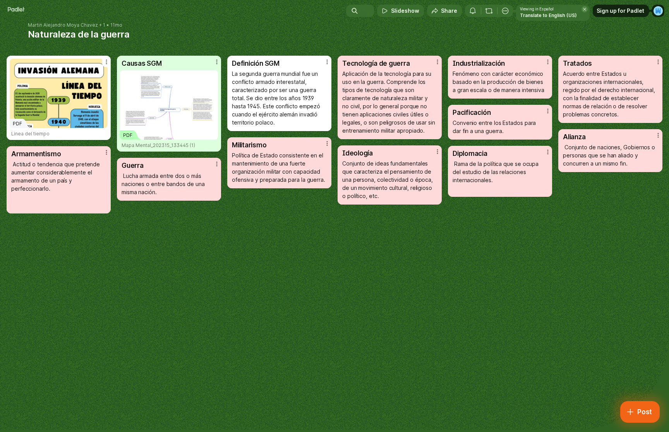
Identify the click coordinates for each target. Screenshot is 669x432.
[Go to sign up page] (658, 11)
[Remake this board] (489, 11)
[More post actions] (106, 62)
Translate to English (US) (548, 15)
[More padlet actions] (505, 11)
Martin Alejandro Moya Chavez (63, 25)
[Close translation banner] (585, 9)
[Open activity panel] (472, 11)
